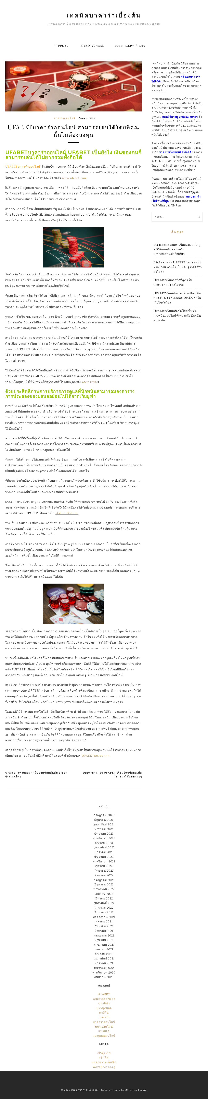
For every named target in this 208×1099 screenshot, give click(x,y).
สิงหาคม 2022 (103, 875)
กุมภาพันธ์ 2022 (104, 903)
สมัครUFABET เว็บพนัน (130, 46)
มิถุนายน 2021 (104, 940)
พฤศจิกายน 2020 (104, 972)
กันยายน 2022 (104, 870)
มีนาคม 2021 (104, 954)
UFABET (104, 994)
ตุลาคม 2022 (104, 866)
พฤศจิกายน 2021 (104, 917)
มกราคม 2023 (103, 852)
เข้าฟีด (104, 1057)
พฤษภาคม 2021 (104, 944)
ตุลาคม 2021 (104, 921)
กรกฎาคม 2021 (104, 935)
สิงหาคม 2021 (104, 931)
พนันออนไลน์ (104, 1026)
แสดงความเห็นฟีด (104, 1062)
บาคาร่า (104, 1017)
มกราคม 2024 (104, 829)
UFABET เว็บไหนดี (92, 46)
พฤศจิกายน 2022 (104, 861)
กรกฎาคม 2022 (104, 880)
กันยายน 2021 (103, 926)
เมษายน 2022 (104, 894)
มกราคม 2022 (103, 907)
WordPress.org (104, 1067)
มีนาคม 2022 (104, 898)
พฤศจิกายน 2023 (104, 838)
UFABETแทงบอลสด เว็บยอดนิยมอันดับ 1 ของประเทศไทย (36, 774)
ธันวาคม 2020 (104, 968)
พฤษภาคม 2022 (104, 889)
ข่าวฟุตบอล (104, 1008)
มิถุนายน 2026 (104, 820)
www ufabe (90, 382)
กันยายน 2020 (104, 977)
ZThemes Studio (136, 1090)
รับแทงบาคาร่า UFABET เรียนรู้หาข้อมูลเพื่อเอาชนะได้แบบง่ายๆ (112, 774)
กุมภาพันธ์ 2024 (104, 824)
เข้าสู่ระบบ (104, 1053)
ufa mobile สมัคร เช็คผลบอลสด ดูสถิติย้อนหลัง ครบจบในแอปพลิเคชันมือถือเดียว (177, 249)
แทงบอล (104, 1031)
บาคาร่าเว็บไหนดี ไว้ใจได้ (175, 152)
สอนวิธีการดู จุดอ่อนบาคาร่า (180, 117)
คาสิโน (104, 1012)
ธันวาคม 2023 (104, 833)
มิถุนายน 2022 (104, 884)
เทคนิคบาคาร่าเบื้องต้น (104, 15)
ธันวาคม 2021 (104, 912)
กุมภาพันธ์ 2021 (104, 958)
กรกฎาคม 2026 (104, 815)
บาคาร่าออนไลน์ (64, 118)
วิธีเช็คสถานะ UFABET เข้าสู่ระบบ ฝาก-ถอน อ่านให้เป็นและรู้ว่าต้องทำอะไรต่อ (178, 267)
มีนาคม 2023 (104, 843)
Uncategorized (104, 999)
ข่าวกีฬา (104, 1003)
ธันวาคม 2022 (104, 857)
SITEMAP (61, 46)
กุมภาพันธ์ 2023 (104, 847)
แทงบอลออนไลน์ (104, 1036)
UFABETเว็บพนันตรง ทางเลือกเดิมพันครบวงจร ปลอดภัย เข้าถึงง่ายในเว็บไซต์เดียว (177, 297)
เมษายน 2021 (104, 949)
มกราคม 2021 (104, 963)
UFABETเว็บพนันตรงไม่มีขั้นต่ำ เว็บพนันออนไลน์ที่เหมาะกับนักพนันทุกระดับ (177, 315)
